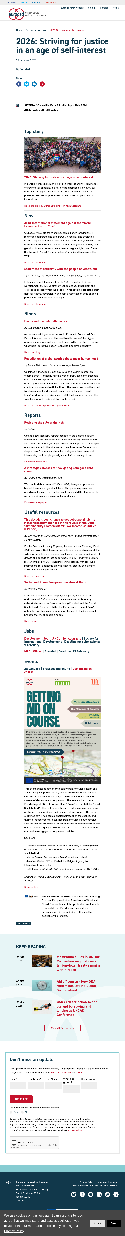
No (26, 1112)
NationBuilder (91, 1185)
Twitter (24, 2)
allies (80, 1072)
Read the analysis (34, 576)
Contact (104, 7)
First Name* (34, 1079)
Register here (31, 887)
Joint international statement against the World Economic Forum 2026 (57, 224)
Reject (114, 1223)
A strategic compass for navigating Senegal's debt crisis (58, 469)
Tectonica (113, 1185)
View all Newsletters (62, 1028)
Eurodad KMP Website (72, 7)
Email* (13, 1079)
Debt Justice (23, 923)
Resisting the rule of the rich (44, 422)
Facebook (11, 2)
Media (115, 7)
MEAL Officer (33, 651)
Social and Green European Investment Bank (55, 582)
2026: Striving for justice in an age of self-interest (58, 177)
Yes (16, 1112)
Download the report (35, 461)
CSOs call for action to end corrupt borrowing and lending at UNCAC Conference (77, 1008)
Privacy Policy (87, 1182)
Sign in (92, 7)
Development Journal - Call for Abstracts (52, 638)
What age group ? (68, 1080)
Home (19, 30)
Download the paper (35, 502)
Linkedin (36, 2)
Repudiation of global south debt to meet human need (61, 358)
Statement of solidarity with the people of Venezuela (60, 269)
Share (19, 78)
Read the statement (35, 262)
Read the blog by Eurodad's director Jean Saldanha (52, 205)
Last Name (51, 1079)
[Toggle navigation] (113, 12)
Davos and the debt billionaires (45, 321)
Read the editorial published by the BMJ (46, 405)
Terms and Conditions (107, 1182)
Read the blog (32, 352)
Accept (97, 1223)
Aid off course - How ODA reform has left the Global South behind (76, 985)
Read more (30, 621)
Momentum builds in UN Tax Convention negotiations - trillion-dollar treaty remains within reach (78, 963)
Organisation (88, 1079)
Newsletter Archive (36, 30)
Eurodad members (61, 1072)
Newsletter (51, 2)
